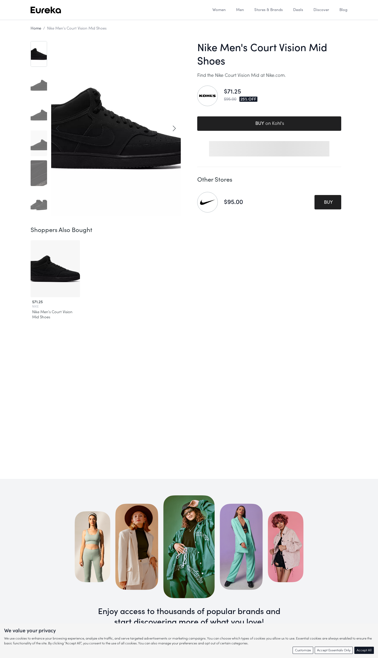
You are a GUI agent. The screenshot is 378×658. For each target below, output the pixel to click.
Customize (303, 650)
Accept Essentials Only (333, 650)
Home (36, 28)
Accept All (364, 650)
